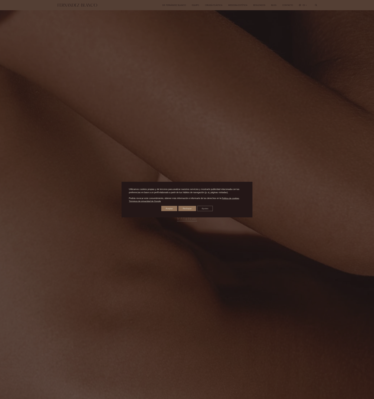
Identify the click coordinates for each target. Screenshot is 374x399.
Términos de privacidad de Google (145, 201)
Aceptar (169, 208)
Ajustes (205, 208)
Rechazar (187, 208)
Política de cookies (230, 198)
